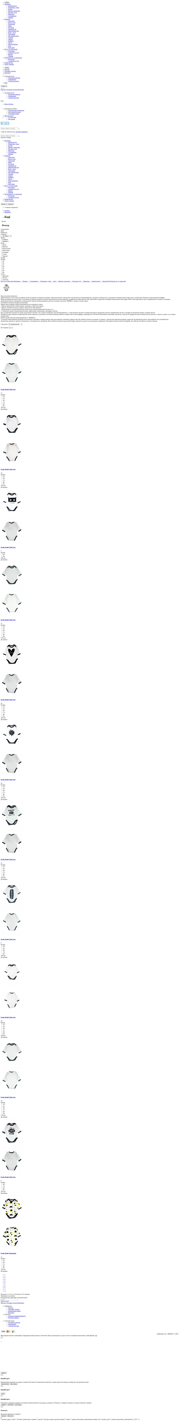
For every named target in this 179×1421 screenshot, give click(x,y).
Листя (10, 42)
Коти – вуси (12, 32)
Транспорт (11, 24)
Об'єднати (11, 1404)
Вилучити (10, 1416)
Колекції (7, 19)
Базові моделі (12, 6)
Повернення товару (14, 1311)
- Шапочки (86, 281)
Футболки (11, 51)
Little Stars (11, 21)
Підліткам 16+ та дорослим (13, 57)
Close (3, 1393)
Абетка (10, 39)
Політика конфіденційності (17, 1316)
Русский (18, 112)
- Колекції (104, 281)
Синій (5, 254)
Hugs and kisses (13, 44)
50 (3, 261)
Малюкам (7, 4)
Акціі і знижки (9, 64)
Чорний (5, 256)
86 (3, 272)
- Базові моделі (95, 281)
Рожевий (5, 252)
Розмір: (3, 395)
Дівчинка (5, 276)
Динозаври (11, 34)
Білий (4, 245)
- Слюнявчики (33, 281)
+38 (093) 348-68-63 (21, 132)
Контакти (7, 73)
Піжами (10, 17)
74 (3, 268)
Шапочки (11, 14)
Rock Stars (11, 47)
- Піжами (24, 281)
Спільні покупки (13, 81)
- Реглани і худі (76, 281)
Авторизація (12, 117)
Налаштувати (5, 1384)
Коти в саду (12, 22)
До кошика (14, 1384)
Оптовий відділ (9, 76)
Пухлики (11, 27)
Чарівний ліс (12, 29)
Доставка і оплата (10, 71)
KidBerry (11, 41)
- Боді (54, 281)
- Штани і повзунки (63, 281)
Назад (7, 2)
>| (5, 1291)
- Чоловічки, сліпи (44, 281)
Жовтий (5, 247)
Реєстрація (11, 119)
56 (3, 263)
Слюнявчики (12, 16)
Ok (96, 1335)
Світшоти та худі (13, 52)
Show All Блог (8, 104)
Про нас (7, 69)
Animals (10, 37)
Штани (10, 54)
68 (3, 267)
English (16, 114)
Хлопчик (5, 279)
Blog (5, 83)
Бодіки (10, 9)
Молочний (6, 250)
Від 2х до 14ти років (10, 49)
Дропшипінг (12, 79)
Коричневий (7, 248)
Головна (7, 210)
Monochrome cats (13, 31)
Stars (9, 46)
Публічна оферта (13, 1318)
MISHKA (6, 241)
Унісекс (5, 278)
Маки (10, 26)
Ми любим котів (13, 36)
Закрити (3, 1373)
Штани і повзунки (14, 11)
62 (3, 265)
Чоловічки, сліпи (13, 7)
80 (3, 270)
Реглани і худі (12, 12)
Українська (20, 110)
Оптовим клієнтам (14, 78)
